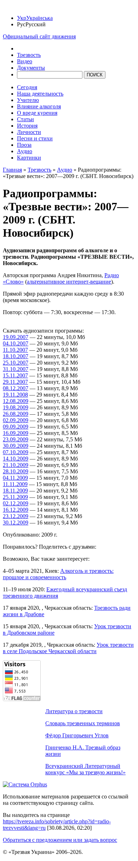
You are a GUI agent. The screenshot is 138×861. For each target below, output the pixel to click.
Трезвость (29, 55)
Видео (24, 61)
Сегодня (27, 87)
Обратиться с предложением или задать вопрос (60, 840)
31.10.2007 (15, 369)
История (27, 126)
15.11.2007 (15, 375)
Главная (12, 170)
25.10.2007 (15, 363)
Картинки (29, 158)
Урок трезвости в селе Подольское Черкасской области (68, 648)
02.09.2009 (15, 420)
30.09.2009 (15, 446)
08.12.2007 (15, 388)
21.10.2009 (15, 465)
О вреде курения (37, 113)
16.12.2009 (15, 510)
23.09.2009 (15, 439)
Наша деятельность (40, 94)
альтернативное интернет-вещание (69, 282)
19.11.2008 (15, 395)
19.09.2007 (15, 337)
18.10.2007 (15, 356)
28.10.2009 (15, 471)
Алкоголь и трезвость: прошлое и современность (58, 574)
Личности (29, 132)
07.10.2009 (15, 452)
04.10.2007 (15, 343)
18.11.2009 (15, 491)
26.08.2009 (15, 414)
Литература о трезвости (74, 711)
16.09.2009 (15, 433)
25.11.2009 (15, 497)
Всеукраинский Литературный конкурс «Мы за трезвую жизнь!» (85, 769)
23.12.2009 (15, 516)
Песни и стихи (35, 138)
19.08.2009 (15, 407)
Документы (31, 68)
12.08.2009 (15, 401)
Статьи (25, 119)
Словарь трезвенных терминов (82, 723)
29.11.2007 (15, 382)
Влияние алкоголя (39, 106)
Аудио (24, 151)
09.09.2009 (15, 427)
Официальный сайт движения (39, 36)
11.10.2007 (15, 350)
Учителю (28, 100)
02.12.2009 (15, 503)
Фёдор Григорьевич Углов (77, 735)
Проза (24, 145)
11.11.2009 (15, 484)
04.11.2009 (15, 478)
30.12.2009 (15, 523)
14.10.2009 (15, 459)
